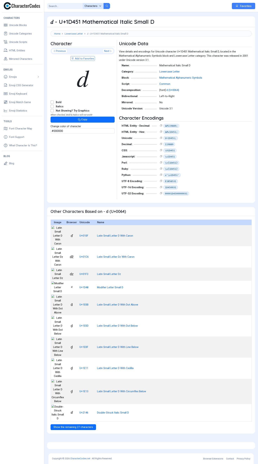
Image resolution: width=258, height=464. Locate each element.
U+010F (84, 235)
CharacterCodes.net (80, 458)
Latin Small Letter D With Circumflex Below (121, 391)
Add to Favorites (84, 58)
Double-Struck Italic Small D (113, 412)
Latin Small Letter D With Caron (115, 235)
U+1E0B (84, 304)
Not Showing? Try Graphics (72, 110)
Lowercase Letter (74, 33)
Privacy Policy (243, 458)
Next (106, 51)
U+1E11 (84, 368)
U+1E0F (84, 347)
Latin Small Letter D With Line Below (117, 347)
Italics (59, 106)
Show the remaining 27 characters (73, 427)
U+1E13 (84, 391)
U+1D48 (84, 287)
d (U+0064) (172, 90)
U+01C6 (84, 256)
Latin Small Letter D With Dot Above (117, 304)
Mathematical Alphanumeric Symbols (180, 77)
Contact (230, 458)
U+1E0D (84, 325)
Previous (61, 51)
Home (57, 33)
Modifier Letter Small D (110, 287)
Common (164, 83)
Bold (58, 102)
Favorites (245, 6)
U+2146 (84, 412)
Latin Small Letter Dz (109, 274)
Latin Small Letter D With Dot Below (117, 325)
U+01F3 (84, 274)
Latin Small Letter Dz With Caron (115, 256)
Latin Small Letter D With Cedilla (115, 368)
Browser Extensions (213, 458)
